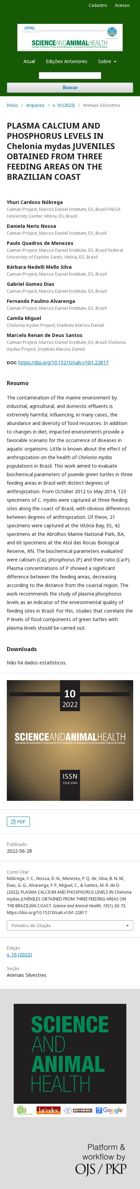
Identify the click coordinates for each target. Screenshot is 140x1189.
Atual (29, 61)
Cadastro (98, 5)
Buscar (70, 87)
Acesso (122, 5)
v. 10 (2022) (64, 105)
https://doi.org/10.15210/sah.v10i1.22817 (63, 362)
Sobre (105, 61)
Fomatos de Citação (31, 925)
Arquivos (35, 105)
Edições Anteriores (66, 61)
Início (12, 105)
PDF (20, 822)
